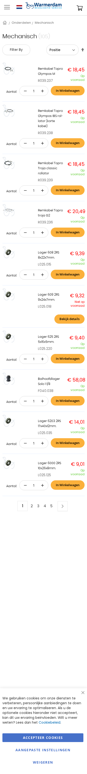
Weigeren (43, 762)
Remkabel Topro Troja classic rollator (50, 168)
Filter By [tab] (16, 49)
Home (5, 22)
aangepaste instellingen (42, 750)
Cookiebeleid (49, 722)
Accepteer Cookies (43, 737)
